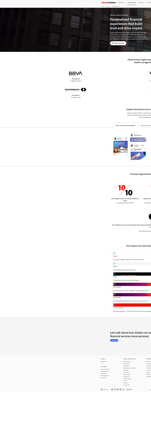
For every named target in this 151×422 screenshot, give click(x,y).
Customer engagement (105, 369)
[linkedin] (120, 389)
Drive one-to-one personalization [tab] (125, 125)
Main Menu (120, 2)
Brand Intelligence (126, 374)
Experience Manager (127, 378)
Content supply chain (105, 371)
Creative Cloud (126, 376)
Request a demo (104, 361)
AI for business (103, 377)
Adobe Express (126, 365)
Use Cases (141, 2)
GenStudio (125, 382)
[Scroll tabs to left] (1, 125)
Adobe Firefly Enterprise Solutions (130, 368)
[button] (105, 389)
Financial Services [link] (132, 2)
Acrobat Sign (125, 370)
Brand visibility (103, 373)
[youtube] (123, 389)
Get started (114, 340)
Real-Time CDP (126, 385)
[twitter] (118, 389)
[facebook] (112, 389)
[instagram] (115, 389)
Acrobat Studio (126, 372)
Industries (108, 6)
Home (103, 6)
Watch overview (119, 43)
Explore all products (127, 361)
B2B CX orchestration (105, 375)
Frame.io (125, 380)
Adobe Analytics (126, 363)
